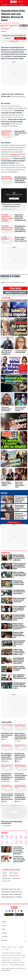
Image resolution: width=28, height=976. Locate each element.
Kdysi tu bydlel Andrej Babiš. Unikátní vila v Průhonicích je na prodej (19, 676)
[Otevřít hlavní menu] (1, 1)
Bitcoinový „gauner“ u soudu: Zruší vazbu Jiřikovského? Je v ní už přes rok (20, 507)
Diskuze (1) (3, 31)
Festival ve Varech (13, 873)
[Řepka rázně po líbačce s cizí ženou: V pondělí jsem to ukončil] (6, 601)
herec (20, 891)
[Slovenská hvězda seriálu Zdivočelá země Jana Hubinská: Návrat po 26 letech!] (9, 23)
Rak (16, 838)
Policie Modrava (14, 891)
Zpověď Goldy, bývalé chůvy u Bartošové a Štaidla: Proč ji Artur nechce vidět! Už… (18, 660)
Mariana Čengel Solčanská (8, 897)
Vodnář (21, 843)
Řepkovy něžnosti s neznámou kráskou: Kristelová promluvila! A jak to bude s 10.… (19, 626)
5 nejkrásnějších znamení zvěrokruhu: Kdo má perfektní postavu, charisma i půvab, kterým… (18, 850)
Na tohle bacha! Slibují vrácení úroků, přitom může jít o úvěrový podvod (19, 617)
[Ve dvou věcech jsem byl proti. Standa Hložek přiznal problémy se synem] (6, 609)
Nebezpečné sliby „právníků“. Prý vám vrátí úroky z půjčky (18, 582)
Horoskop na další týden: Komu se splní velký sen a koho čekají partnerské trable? (19, 858)
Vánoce (11, 889)
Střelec (11, 843)
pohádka (11, 894)
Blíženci (11, 838)
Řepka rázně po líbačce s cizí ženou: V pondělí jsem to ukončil (19, 599)
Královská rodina (6, 878)
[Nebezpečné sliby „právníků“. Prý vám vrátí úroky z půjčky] (6, 584)
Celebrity (4, 873)
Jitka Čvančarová (6, 891)
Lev (21, 838)
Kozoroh (16, 843)
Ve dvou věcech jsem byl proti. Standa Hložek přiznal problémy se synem (19, 608)
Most (15, 889)
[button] (9, 914)
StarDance (4, 875)
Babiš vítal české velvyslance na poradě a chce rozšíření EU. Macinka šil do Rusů (20, 516)
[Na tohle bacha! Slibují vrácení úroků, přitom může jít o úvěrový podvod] (6, 617)
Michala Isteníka (14, 154)
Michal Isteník (5, 894)
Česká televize (5, 889)
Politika (3, 502)
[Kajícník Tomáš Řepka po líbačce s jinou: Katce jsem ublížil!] (6, 669)
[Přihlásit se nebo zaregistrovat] (25, 1)
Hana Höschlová (5, 28)
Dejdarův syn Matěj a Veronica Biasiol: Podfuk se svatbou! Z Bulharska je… (19, 574)
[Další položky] (26, 4)
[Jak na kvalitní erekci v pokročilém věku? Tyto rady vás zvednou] (6, 592)
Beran (2, 838)
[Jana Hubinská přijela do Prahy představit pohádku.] (4, 25)
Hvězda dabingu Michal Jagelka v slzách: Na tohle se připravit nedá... (19, 643)
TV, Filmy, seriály (6, 881)
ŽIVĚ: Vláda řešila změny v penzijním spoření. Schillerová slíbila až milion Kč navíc (21, 499)
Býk (7, 838)
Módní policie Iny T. (14, 875)
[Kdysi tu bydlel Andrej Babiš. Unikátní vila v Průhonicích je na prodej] (6, 677)
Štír (7, 843)
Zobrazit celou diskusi (15, 292)
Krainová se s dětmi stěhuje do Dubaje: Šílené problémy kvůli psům (18, 634)
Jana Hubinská (18, 897)
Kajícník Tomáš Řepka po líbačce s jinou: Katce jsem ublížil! (19, 668)
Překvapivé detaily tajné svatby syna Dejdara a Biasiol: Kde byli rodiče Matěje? (19, 566)
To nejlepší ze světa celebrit (11, 869)
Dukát (18, 889)
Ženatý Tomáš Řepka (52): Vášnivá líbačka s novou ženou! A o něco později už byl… (19, 557)
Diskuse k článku (10, 276)
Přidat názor (15, 288)
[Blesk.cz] (13, 1)
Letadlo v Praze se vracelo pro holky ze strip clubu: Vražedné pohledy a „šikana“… (18, 651)
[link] (6, 911)
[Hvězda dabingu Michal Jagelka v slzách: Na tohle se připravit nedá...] (6, 643)
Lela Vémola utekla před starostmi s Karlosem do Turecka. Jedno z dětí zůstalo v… (19, 685)
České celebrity (16, 878)
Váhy (2, 843)
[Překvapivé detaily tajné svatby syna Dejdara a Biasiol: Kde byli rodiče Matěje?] (6, 566)
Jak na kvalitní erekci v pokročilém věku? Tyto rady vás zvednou (19, 591)
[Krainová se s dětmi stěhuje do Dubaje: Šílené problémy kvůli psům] (6, 635)
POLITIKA (4, 493)
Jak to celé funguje (14, 41)
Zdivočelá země (17, 894)
